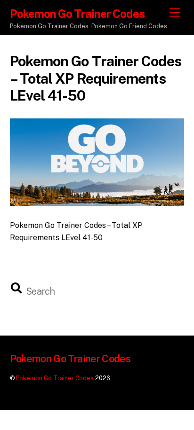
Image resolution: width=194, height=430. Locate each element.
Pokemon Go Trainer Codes (55, 378)
